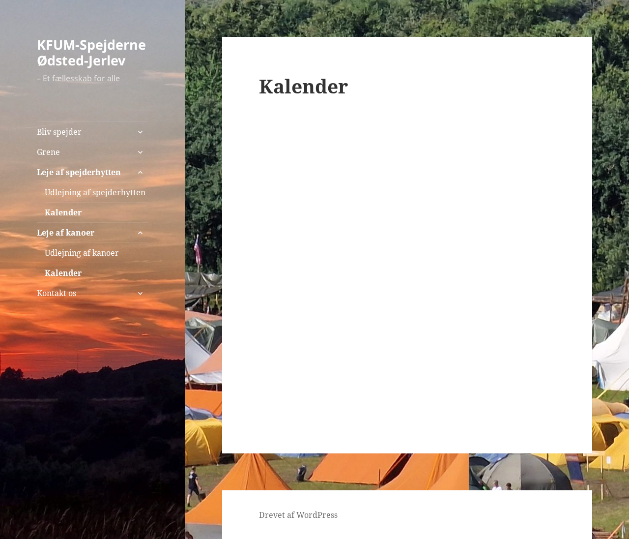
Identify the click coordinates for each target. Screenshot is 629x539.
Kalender (63, 212)
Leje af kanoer (65, 232)
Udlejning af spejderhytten (95, 192)
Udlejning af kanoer (82, 252)
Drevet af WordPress (298, 514)
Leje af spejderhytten (79, 172)
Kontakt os (56, 293)
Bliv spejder (59, 131)
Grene (48, 152)
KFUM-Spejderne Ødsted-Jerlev (91, 52)
